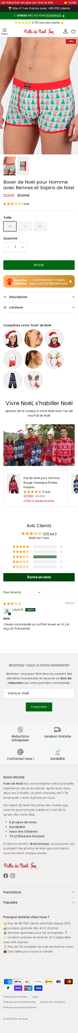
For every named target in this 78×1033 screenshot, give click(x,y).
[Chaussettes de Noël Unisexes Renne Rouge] (12, 359)
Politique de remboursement (19, 1007)
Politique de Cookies (15, 996)
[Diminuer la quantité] (7, 247)
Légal (35, 996)
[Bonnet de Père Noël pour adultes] (12, 338)
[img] (12, 604)
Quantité (10, 238)
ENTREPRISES (53, 15)
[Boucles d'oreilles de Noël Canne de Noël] (33, 359)
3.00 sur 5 (50, 534)
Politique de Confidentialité (19, 1002)
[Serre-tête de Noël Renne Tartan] (33, 380)
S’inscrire (39, 707)
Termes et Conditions (52, 1002)
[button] (12, 204)
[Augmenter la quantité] (23, 247)
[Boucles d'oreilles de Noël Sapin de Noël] (33, 338)
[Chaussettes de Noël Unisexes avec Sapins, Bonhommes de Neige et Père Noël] (12, 380)
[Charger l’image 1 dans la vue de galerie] (39, 95)
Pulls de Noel (20, 1018)
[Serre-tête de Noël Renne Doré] (54, 359)
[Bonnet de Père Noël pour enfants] (54, 338)
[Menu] (4, 31)
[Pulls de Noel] (39, 31)
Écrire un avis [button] (39, 577)
